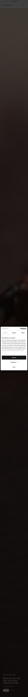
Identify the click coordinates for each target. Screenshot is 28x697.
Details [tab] (14, 332)
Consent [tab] (5, 332)
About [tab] (23, 332)
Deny (14, 367)
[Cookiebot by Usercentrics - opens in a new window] (20, 329)
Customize (13, 362)
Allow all (14, 357)
